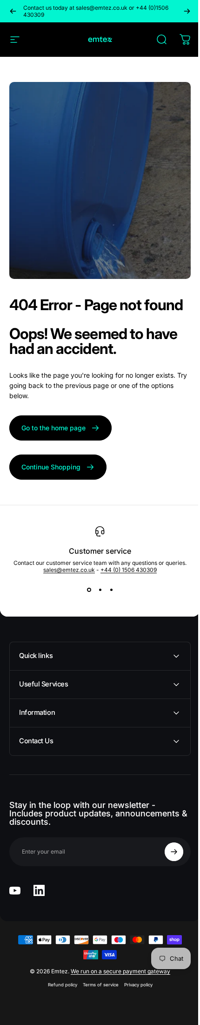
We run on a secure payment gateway (117, 971)
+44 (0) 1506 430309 (128, 569)
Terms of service (97, 984)
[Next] (187, 11)
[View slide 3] (111, 590)
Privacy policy (134, 984)
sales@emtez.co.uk (69, 569)
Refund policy (58, 984)
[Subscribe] (167, 851)
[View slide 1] (88, 590)
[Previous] (13, 11)
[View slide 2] (100, 590)
